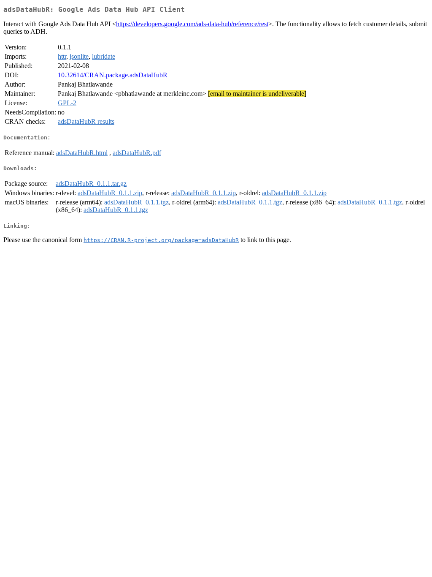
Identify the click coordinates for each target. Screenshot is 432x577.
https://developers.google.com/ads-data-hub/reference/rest (192, 23)
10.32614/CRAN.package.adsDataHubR (112, 75)
